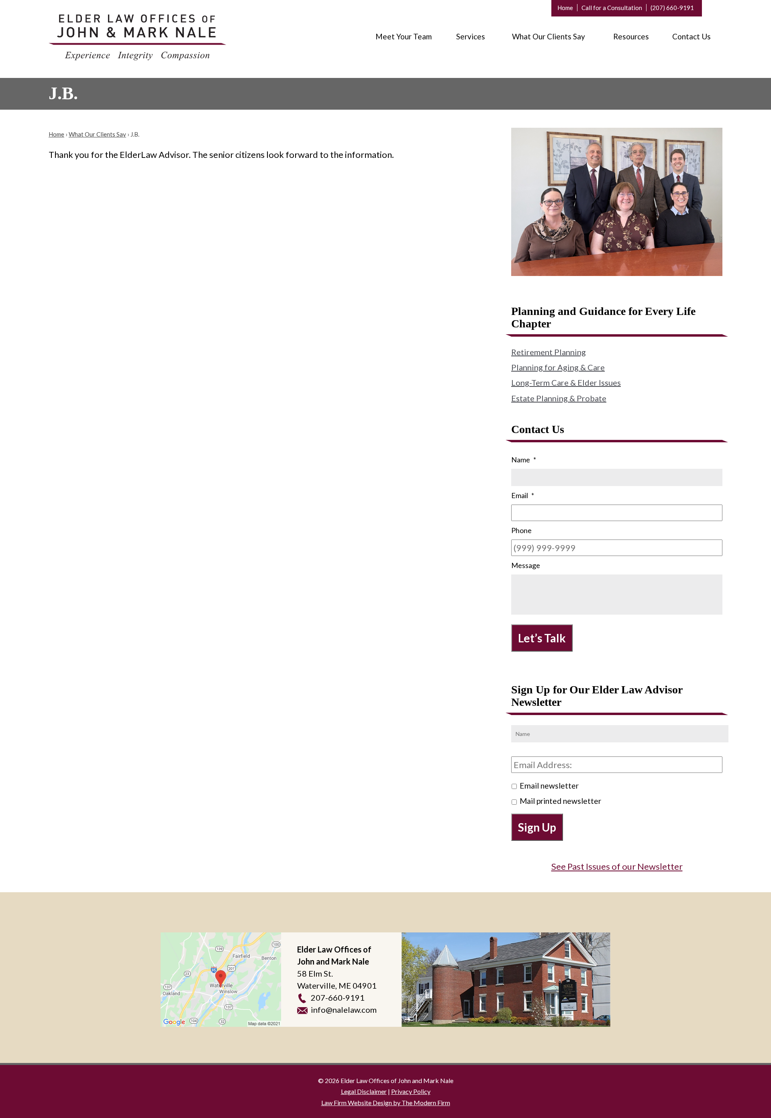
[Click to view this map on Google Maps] (221, 979)
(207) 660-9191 (672, 7)
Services (470, 36)
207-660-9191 (338, 997)
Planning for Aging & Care (558, 367)
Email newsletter (549, 785)
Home (565, 7)
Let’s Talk (542, 638)
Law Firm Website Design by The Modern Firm (385, 1102)
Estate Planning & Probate (558, 398)
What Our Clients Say (548, 36)
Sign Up (537, 827)
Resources (631, 36)
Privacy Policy (410, 1091)
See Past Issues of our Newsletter (617, 866)
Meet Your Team (403, 36)
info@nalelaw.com (344, 1009)
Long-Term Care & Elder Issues (566, 382)
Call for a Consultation (611, 7)
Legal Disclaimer (364, 1091)
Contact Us (691, 36)
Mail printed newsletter (560, 800)
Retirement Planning (548, 352)
